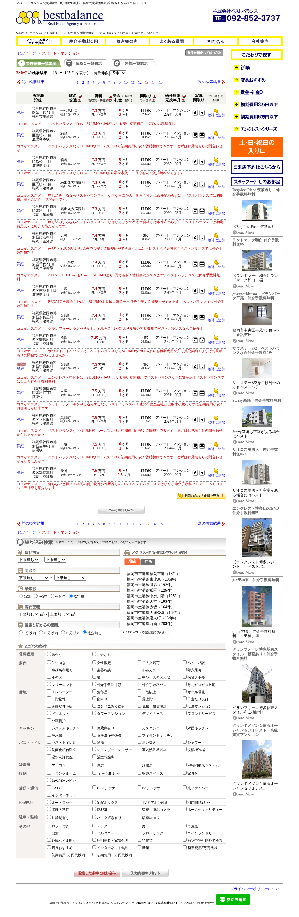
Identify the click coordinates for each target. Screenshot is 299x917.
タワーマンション (111, 713)
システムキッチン (66, 728)
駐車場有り (151, 818)
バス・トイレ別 (64, 742)
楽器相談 (104, 670)
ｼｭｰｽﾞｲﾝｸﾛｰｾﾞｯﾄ (64, 780)
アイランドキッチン (158, 735)
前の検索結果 (33, 82)
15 (161, 82)
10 (126, 82)
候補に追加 (216, 115)
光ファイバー (197, 788)
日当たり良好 (197, 699)
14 (154, 82)
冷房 (100, 765)
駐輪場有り (60, 818)
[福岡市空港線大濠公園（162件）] (166, 613)
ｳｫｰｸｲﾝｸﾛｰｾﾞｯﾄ (108, 773)
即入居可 (194, 670)
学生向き (59, 663)
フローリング (152, 833)
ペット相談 (196, 663)
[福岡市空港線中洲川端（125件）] (166, 596)
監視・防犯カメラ (156, 809)
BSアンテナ (151, 788)
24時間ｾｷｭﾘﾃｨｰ (198, 802)
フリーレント (62, 685)
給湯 (100, 742)
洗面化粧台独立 (64, 750)
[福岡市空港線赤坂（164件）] (166, 607)
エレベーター (62, 692)
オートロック (62, 802)
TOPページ (27, 53)
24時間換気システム (203, 765)
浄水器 (57, 735)
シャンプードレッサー (114, 750)
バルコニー (105, 833)
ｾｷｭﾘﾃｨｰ (26, 803)
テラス (102, 826)
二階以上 (149, 692)
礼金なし (104, 654)
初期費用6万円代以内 (68, 855)
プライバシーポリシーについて (256, 889)
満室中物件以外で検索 (204, 840)
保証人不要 (196, 677)
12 (140, 82)
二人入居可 (151, 663)
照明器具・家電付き (112, 840)
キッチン (26, 728)
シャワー (194, 742)
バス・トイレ (30, 743)
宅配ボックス (107, 802)
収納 (23, 774)
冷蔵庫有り (105, 728)
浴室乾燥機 (105, 757)
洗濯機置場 (196, 750)
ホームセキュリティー (204, 809)
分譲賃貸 (59, 721)
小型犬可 (59, 677)
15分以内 (73, 633)
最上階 (147, 699)
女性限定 (104, 663)
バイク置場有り (109, 818)
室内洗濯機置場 (154, 750)
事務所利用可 (62, 670)
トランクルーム (64, 773)
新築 (27, 596)
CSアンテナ (106, 788)
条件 (23, 663)
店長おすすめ (62, 848)
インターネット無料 (112, 848)
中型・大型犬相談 (156, 677)
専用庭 (192, 826)
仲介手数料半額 (109, 685)
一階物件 (59, 699)
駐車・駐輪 (28, 817)
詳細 (20, 113)
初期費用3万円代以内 (204, 848)
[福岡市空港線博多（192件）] (166, 585)
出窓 (55, 833)
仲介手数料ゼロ (154, 685)
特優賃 (147, 840)
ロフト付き (60, 826)
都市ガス (149, 670)
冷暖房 (24, 765)
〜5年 (43, 596)
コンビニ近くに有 (111, 706)
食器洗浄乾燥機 (109, 735)
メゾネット (60, 713)
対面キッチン (197, 728)
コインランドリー (201, 833)
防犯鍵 (102, 809)
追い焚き (149, 742)
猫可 (100, 677)
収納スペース (152, 773)
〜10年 (60, 596)
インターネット (64, 795)
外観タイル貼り (64, 840)
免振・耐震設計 (154, 706)
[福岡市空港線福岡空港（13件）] (166, 574)
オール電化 (196, 692)
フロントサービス (201, 713)
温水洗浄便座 (62, 757)
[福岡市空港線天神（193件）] (166, 602)
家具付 (192, 773)
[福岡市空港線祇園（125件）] (166, 590)
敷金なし (59, 654)
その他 (24, 827)
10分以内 (51, 633)
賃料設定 (26, 654)
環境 (23, 692)
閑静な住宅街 (62, 706)
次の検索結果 (209, 82)
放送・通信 (28, 788)
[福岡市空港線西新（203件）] (166, 624)
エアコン (59, 765)
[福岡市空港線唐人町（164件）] (166, 618)
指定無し (81, 596)
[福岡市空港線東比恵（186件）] (166, 579)
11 (133, 82)
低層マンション (199, 706)
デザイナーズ (152, 713)
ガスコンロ (151, 728)
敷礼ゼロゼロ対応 (201, 685)
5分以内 (30, 633)
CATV (56, 788)
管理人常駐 (60, 809)
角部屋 (102, 692)
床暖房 (147, 765)
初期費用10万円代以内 (114, 855)
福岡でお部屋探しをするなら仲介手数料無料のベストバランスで (91, 902)
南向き (102, 699)
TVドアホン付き (155, 802)
